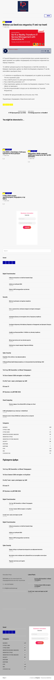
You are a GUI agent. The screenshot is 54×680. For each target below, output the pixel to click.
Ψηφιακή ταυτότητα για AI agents (17, 561)
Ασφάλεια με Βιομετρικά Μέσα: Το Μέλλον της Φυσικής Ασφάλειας (24, 332)
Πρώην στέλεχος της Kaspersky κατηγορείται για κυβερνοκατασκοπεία (25, 549)
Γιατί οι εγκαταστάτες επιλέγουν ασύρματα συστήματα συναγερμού (24, 309)
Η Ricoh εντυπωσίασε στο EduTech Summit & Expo (21, 277)
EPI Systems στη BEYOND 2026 (12, 392)
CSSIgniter (37, 677)
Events (7, 104)
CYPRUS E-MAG (6, 429)
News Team (6, 27)
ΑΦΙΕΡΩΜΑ (5, 444)
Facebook (7, 262)
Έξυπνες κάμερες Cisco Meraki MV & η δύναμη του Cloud (22, 404)
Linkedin (4, 262)
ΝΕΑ (4, 22)
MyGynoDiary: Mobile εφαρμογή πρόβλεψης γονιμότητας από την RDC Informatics (39, 155)
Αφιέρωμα (5, 446)
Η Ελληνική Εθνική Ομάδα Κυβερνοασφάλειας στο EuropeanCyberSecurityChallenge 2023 (23, 362)
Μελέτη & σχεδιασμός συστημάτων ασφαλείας (20, 301)
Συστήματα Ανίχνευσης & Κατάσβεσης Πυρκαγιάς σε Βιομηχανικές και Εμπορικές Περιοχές (30, 324)
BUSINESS (5, 427)
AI (3, 104)
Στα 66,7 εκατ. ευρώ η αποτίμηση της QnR (15, 381)
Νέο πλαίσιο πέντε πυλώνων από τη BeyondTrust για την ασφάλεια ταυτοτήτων (27, 555)
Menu (48, 15)
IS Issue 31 (6, 386)
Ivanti (11, 104)
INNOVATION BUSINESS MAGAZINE (11, 434)
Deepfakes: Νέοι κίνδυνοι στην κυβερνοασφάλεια (14, 357)
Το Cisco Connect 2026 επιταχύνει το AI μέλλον (16, 375)
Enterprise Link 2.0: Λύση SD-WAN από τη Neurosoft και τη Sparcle (18, 416)
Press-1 (4, 677)
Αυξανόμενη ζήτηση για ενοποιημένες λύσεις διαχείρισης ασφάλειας (25, 316)
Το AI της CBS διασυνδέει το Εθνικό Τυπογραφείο (17, 370)
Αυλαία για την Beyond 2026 (15, 284)
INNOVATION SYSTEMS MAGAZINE (10, 439)
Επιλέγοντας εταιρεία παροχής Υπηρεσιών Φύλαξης (21, 345)
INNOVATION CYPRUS (8, 436)
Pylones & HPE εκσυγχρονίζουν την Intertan (19, 289)
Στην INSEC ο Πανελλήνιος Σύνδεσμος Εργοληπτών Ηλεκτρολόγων (14, 152)
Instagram (10, 262)
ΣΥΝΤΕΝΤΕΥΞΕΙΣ (6, 453)
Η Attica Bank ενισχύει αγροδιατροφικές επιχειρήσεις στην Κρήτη (14, 197)
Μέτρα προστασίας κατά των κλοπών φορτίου (20, 340)
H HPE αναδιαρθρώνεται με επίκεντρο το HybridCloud (15, 411)
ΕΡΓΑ (4, 448)
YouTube (13, 262)
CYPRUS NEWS (6, 432)
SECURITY (5, 441)
